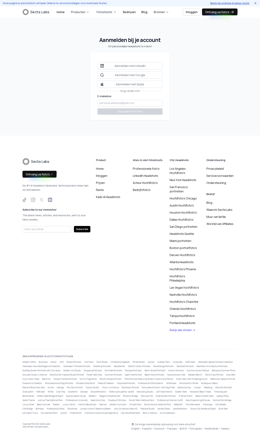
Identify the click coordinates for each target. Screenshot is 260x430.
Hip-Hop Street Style (130, 412)
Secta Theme (28, 400)
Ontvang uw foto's (217, 12)
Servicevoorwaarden (220, 176)
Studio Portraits (74, 361)
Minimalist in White (188, 383)
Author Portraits (176, 370)
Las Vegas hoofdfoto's (184, 287)
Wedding (208, 387)
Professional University (77, 400)
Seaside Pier (119, 366)
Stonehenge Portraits (163, 366)
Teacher (103, 404)
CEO (62, 361)
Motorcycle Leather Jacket (121, 391)
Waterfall (178, 404)
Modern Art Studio (72, 370)
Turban (197, 387)
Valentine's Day (98, 400)
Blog (144, 12)
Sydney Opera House (76, 395)
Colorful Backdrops (87, 404)
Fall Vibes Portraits (113, 370)
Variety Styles (163, 408)
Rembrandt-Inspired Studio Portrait (67, 374)
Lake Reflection (180, 408)
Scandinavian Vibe (176, 374)
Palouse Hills (147, 395)
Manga (60, 387)
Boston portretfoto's (183, 248)
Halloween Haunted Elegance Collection (41, 366)
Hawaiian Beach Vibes (200, 391)
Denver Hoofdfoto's (182, 255)
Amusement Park (49, 412)
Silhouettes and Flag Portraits (59, 383)
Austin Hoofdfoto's (182, 205)
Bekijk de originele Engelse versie (229, 3)
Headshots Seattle (182, 234)
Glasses (84, 391)
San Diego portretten (183, 227)
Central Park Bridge (222, 400)
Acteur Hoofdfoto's (145, 183)
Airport (63, 412)
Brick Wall (223, 408)
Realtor (56, 404)
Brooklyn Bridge (130, 395)
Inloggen (191, 12)
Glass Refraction (98, 391)
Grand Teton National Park (141, 400)
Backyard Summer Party (223, 370)
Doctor (53, 361)
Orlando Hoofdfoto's (183, 309)
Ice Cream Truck (30, 412)
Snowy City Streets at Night (203, 408)
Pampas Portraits (133, 370)
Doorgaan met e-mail (130, 111)
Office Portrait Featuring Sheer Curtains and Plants (148, 378)
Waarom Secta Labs (219, 210)
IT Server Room (185, 395)
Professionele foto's (146, 169)
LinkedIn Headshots (145, 176)
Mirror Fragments (88, 378)
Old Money (72, 408)
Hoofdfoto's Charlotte (184, 302)
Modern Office (29, 361)
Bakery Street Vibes (204, 395)
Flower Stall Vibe (94, 374)
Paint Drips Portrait (214, 374)
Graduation (28, 391)
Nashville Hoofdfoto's (183, 295)
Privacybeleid (215, 169)
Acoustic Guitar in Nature (34, 374)
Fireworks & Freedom (32, 383)
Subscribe (82, 229)
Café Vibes (190, 361)
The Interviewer (192, 404)
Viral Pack (89, 361)
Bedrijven (129, 12)
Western (93, 395)
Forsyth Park (135, 404)
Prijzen (100, 183)
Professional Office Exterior (150, 383)
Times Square (220, 391)
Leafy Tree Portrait (133, 374)
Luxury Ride (28, 404)
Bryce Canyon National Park (157, 404)
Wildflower (171, 383)
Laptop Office (222, 395)
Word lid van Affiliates (219, 224)
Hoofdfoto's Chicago (183, 198)
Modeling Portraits (102, 366)
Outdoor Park (163, 361)
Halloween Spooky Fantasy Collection (215, 361)
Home (61, 12)
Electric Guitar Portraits (139, 366)
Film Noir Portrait (75, 387)
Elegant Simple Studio (109, 395)
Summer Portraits (113, 374)
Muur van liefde (216, 217)
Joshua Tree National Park (50, 400)
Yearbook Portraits (185, 366)
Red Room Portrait (130, 387)
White (50, 391)
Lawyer (151, 361)
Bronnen (159, 12)
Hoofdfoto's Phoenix (183, 269)
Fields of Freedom (106, 383)
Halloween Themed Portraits (76, 366)
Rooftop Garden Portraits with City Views (41, 370)
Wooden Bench (195, 374)
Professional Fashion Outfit (170, 400)
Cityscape (207, 404)
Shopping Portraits (93, 370)
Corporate (177, 361)
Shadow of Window (117, 400)
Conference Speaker (120, 361)
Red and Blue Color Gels (33, 387)
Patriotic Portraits (223, 387)
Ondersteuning (216, 183)
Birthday (40, 408)
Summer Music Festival (198, 370)
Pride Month (76, 412)
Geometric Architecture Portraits (212, 366)
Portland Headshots (182, 323)
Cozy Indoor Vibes (30, 378)
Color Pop (60, 391)
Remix (100, 190)
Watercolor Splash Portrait (222, 378)
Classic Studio (92, 387)
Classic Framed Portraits (65, 378)
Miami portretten (180, 241)
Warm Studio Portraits (154, 370)
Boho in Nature (150, 412)
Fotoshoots (104, 12)
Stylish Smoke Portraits (111, 378)
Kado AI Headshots (108, 197)
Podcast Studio (147, 408)
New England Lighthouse (198, 400)
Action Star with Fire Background (191, 378)
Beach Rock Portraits (154, 374)
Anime (51, 387)
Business (43, 361)
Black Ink (46, 378)
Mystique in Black (209, 383)
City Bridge (27, 408)
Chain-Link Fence (110, 387)
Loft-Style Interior (164, 391)
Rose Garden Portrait (166, 395)
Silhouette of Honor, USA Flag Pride (158, 387)
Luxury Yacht (69, 404)
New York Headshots (183, 180)
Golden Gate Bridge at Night (50, 395)
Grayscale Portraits (126, 383)
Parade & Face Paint (85, 383)
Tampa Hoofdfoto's (182, 316)
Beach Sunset (43, 404)
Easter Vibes (181, 391)
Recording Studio (145, 391)
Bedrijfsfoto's (142, 190)
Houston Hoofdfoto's (183, 212)
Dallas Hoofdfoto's (181, 220)
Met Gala (40, 391)
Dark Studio (102, 361)
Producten (78, 12)
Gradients (72, 391)
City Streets (220, 404)
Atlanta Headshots (182, 262)
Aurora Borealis (167, 412)
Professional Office (55, 408)
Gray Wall (230, 374)
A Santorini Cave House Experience (101, 412)
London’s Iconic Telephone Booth (95, 408)
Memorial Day (184, 387)
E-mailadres (104, 96)
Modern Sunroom (118, 404)
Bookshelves (28, 395)
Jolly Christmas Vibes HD (126, 408)
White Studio (139, 361)
